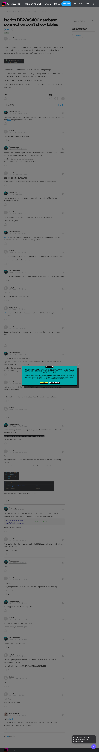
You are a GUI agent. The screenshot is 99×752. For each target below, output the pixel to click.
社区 (75, 3)
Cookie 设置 (54, 382)
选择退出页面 (50, 379)
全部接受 (43, 382)
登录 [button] (88, 3)
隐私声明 (29, 377)
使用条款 (35, 377)
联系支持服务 (66, 3)
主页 (11, 4)
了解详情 (54, 372)
